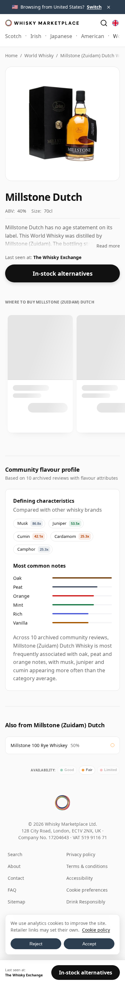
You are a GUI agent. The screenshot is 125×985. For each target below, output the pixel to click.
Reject (35, 943)
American (92, 36)
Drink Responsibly (85, 902)
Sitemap (16, 902)
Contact (16, 878)
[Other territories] (115, 23)
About (14, 866)
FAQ (12, 890)
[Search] (104, 23)
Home (11, 55)
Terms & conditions (87, 866)
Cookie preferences (87, 890)
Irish (35, 36)
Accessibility (79, 878)
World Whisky (39, 55)
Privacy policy (80, 854)
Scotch (13, 36)
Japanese (61, 36)
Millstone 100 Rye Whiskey (39, 745)
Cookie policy (96, 930)
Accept (89, 943)
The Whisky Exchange (57, 257)
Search (15, 854)
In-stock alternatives (63, 273)
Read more (108, 246)
